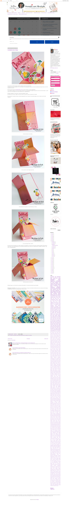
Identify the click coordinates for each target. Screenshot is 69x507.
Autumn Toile (55, 331)
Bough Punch (59, 333)
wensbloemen (52, 485)
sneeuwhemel (56, 480)
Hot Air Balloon (59, 342)
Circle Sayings (59, 377)
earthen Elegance (54, 460)
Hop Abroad (59, 284)
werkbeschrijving (59, 364)
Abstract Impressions (57, 366)
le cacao (57, 470)
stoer (51, 482)
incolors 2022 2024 (55, 360)
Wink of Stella (52, 447)
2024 (52, 236)
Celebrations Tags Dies (53, 375)
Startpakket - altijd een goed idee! (12, 12)
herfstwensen (59, 465)
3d (50, 366)
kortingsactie (57, 469)
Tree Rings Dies (52, 442)
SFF (55, 297)
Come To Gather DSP (53, 316)
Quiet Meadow (54, 350)
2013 (52, 264)
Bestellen (19, 12)
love (52, 471)
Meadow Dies (57, 415)
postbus (56, 476)
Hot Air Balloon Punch (55, 403)
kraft (60, 469)
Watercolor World (57, 355)
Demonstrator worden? (29, 12)
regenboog (56, 304)
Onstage (59, 308)
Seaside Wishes (59, 350)
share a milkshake (56, 479)
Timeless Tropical (52, 353)
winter (56, 485)
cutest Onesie (54, 458)
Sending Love (52, 430)
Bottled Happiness (55, 333)
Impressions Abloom (52, 343)
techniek (59, 304)
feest (13, 335)
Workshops (23, 12)
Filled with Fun (55, 317)
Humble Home (54, 404)
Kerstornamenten (52, 408)
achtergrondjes (59, 325)
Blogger (38, 499)
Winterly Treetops (52, 448)
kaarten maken (59, 327)
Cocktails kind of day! (13, 50)
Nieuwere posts (10, 338)
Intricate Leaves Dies (55, 344)
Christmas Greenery (54, 377)
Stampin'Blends (52, 279)
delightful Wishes (58, 458)
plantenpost (57, 475)
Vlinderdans (57, 444)
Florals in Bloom (56, 393)
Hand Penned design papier (57, 399)
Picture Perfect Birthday (56, 322)
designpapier (59, 286)
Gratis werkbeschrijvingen (51, 12)
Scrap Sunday (58, 291)
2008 (52, 270)
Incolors (57, 295)
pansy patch (55, 474)
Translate (57, 73)
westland (51, 365)
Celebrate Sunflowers (58, 315)
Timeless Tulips (56, 353)
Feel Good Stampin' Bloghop (56, 288)
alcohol (58, 452)
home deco (54, 303)
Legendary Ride (56, 410)
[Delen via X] (20, 334)
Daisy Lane (59, 383)
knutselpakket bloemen (53, 469)
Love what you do (54, 320)
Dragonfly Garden (52, 337)
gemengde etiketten (58, 359)
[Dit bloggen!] (19, 334)
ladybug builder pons (53, 470)
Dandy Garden (54, 336)
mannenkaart (55, 293)
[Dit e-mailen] (18, 334)
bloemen (59, 293)
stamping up (53, 481)
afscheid (51, 452)
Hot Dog (59, 403)
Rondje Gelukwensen (58, 427)
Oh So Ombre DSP (58, 419)
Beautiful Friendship (58, 314)
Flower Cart (59, 393)
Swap (51, 293)
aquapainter (56, 311)
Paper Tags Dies (58, 420)
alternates (54, 453)
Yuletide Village (54, 325)
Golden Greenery (55, 342)
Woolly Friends (57, 449)
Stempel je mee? (52, 435)
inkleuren (58, 303)
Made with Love (52, 414)
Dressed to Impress (58, 337)
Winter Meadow (52, 311)
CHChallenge (56, 306)
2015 (52, 262)
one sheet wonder (58, 361)
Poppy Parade (59, 300)
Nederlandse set (58, 290)
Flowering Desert (52, 394)
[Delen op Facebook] (21, 334)
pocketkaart (53, 476)
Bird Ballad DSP (56, 371)
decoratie (51, 303)
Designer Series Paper (53, 294)
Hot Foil (51, 404)
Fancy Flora (51, 391)
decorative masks (54, 327)
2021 (52, 239)
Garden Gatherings (55, 397)
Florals (53, 393)
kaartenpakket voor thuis (53, 328)
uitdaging (54, 291)
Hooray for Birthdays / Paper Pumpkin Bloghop (18, 347)
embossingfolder (52, 287)
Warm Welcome (54, 310)
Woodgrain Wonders (52, 449)
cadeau (56, 298)
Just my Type (57, 319)
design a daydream (52, 459)
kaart (60, 303)
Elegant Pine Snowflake (56, 388)
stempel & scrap (58, 283)
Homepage (28, 338)
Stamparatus (56, 309)
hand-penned (59, 463)
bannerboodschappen (53, 454)
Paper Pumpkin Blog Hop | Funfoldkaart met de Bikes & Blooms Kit (21, 352)
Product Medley (52, 426)
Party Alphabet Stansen (55, 321)
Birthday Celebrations (56, 372)
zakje (57, 485)
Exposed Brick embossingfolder (56, 339)
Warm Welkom (59, 310)
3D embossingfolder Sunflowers (57, 365)
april (52, 252)
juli (52, 249)
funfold (19, 335)
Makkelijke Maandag (53, 292)
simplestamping (58, 287)
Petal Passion (52, 309)
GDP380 (51, 397)
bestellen (51, 281)
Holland (56, 402)
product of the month (55, 477)
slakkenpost (53, 480)
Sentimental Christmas (58, 430)
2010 (52, 268)
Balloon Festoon (52, 369)
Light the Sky (54, 411)
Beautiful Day (59, 331)
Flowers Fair (56, 394)
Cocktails (11, 335)
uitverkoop (51, 364)
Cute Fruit (57, 316)
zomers (56, 305)
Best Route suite (52, 371)
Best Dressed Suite (53, 332)
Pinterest (52, 90)
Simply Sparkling (57, 431)
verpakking (55, 364)
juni (52, 250)
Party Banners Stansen (55, 348)
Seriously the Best (52, 431)
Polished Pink (57, 424)
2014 (52, 263)
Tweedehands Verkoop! (37, 12)
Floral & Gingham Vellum (56, 392)
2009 (52, 269)
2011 (52, 267)
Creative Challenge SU (55, 381)
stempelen (51, 286)
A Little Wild (52, 366)
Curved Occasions (57, 382)
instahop (54, 281)
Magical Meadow (56, 414)
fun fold (17, 335)
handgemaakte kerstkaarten (53, 464)
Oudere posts (46, 338)
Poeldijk (55, 424)
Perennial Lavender (58, 421)
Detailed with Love (58, 336)
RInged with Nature (56, 426)
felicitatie (15, 335)
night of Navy (52, 474)
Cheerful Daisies (56, 376)
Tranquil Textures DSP (58, 441)
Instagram (52, 93)
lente (57, 328)
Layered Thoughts (54, 409)
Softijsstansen (54, 432)
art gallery (57, 453)
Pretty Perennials (58, 425)
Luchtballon (54, 413)
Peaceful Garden (52, 421)
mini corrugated (54, 361)
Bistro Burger (52, 315)
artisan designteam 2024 (56, 282)
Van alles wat (53, 355)
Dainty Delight (55, 383)
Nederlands (59, 292)
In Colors (57, 343)
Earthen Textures (52, 338)
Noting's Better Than (22, 335)
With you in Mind (58, 448)
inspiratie (54, 297)
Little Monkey (57, 411)
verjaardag (30, 335)
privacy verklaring (43, 12)
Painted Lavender (52, 420)
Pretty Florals (54, 425)
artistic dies (54, 326)
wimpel (54, 485)
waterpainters (52, 305)
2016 (52, 261)
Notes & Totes (55, 347)
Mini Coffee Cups (56, 416)
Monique (56, 49)
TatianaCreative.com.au (19, 89)
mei (52, 251)
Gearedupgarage (55, 398)
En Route (56, 338)
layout (57, 281)
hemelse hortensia (53, 465)
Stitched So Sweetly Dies (58, 435)
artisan (60, 453)
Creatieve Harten (52, 283)
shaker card (51, 479)
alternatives (51, 326)
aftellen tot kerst (55, 452)
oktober (53, 244)
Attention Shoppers (52, 314)
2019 (52, 257)
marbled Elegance (56, 471)
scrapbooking (58, 280)
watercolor (54, 295)
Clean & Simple (54, 284)
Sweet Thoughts (55, 438)
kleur (58, 360)
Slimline (51, 291)
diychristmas (57, 459)
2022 (52, 238)
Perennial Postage (55, 349)
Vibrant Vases (54, 444)
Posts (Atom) (13, 340)
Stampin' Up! (27, 335)
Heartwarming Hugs (52, 402)
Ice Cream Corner (56, 405)
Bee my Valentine (58, 370)
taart (52, 482)
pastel (57, 474)
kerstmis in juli (52, 304)
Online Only (56, 308)
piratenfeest (54, 475)
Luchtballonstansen (58, 413)
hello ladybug (59, 464)
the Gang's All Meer (55, 482)
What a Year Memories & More (54, 446)
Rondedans (53, 427)
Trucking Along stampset (55, 354)
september (53, 246)
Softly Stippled (59, 432)
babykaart (57, 326)
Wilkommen (59, 446)
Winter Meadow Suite (58, 447)
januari (53, 256)
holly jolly (51, 360)
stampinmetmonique (58, 481)
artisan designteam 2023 (54, 289)
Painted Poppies (54, 300)
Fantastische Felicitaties (56, 391)
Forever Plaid (59, 317)
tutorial (51, 288)
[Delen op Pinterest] (22, 334)
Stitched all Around (53, 436)
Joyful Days (53, 319)
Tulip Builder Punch (54, 443)
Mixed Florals (53, 308)
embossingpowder (52, 358)
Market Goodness (54, 415)
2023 (52, 237)
